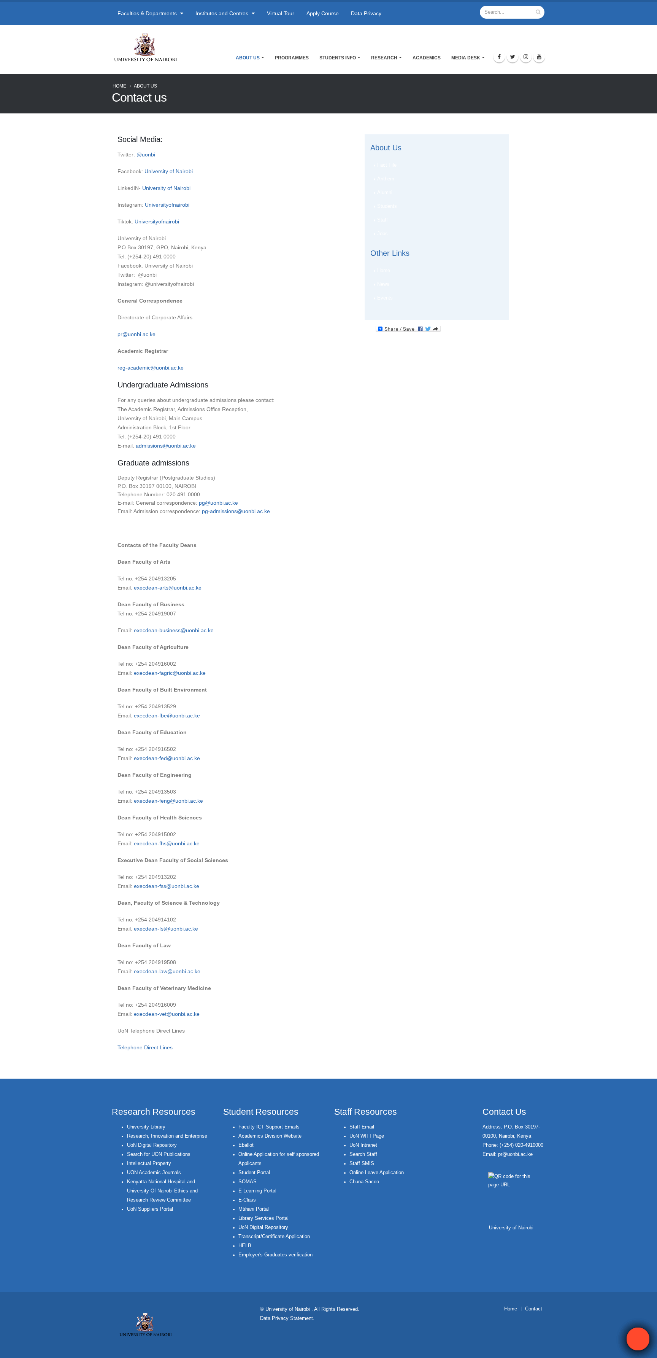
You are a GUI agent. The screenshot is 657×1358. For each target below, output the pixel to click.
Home (119, 86)
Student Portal (254, 1172)
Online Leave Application (376, 1172)
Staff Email (361, 1127)
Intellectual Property (149, 1163)
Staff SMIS (361, 1163)
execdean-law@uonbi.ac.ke (167, 971)
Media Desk (465, 58)
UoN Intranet (363, 1145)
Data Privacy (366, 13)
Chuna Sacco (364, 1181)
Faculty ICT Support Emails (269, 1127)
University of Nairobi (168, 171)
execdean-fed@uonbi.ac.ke (167, 758)
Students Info (337, 58)
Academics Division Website (270, 1136)
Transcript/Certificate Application (274, 1236)
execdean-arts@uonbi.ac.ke (168, 588)
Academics (427, 58)
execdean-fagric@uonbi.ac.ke (170, 673)
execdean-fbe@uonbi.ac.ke (167, 715)
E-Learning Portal (257, 1191)
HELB (244, 1245)
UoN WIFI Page (366, 1136)
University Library (146, 1127)
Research (384, 58)
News (383, 284)
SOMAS (247, 1181)
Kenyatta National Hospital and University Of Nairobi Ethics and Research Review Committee (162, 1191)
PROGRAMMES (292, 58)
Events (385, 298)
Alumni (384, 192)
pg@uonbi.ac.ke (218, 503)
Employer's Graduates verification (275, 1255)
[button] (638, 1339)
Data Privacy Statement (286, 1318)
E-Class (247, 1200)
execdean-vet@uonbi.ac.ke (167, 1014)
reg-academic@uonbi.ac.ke (150, 368)
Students (387, 206)
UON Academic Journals (154, 1172)
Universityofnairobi (167, 205)
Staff (382, 220)
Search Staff (363, 1154)
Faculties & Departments (147, 13)
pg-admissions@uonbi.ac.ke (236, 511)
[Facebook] (499, 56)
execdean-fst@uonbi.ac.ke (166, 929)
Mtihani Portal (253, 1209)
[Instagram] (526, 56)
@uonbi (145, 154)
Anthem (385, 179)
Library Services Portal (263, 1218)
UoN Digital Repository (152, 1145)
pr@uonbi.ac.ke (136, 334)
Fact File (387, 165)
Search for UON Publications (158, 1154)
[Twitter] (512, 56)
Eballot (246, 1145)
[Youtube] (539, 56)
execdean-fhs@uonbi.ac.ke (167, 843)
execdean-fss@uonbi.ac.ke (166, 886)
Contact (533, 1309)
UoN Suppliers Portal (150, 1209)
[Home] (149, 47)
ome (512, 1309)
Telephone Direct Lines (145, 1047)
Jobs (382, 233)
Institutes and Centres (222, 13)
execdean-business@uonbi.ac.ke (174, 630)
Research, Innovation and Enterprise (167, 1136)
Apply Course (322, 13)
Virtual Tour (280, 13)
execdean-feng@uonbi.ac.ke (168, 801)
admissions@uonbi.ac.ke (166, 446)
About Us (248, 58)
